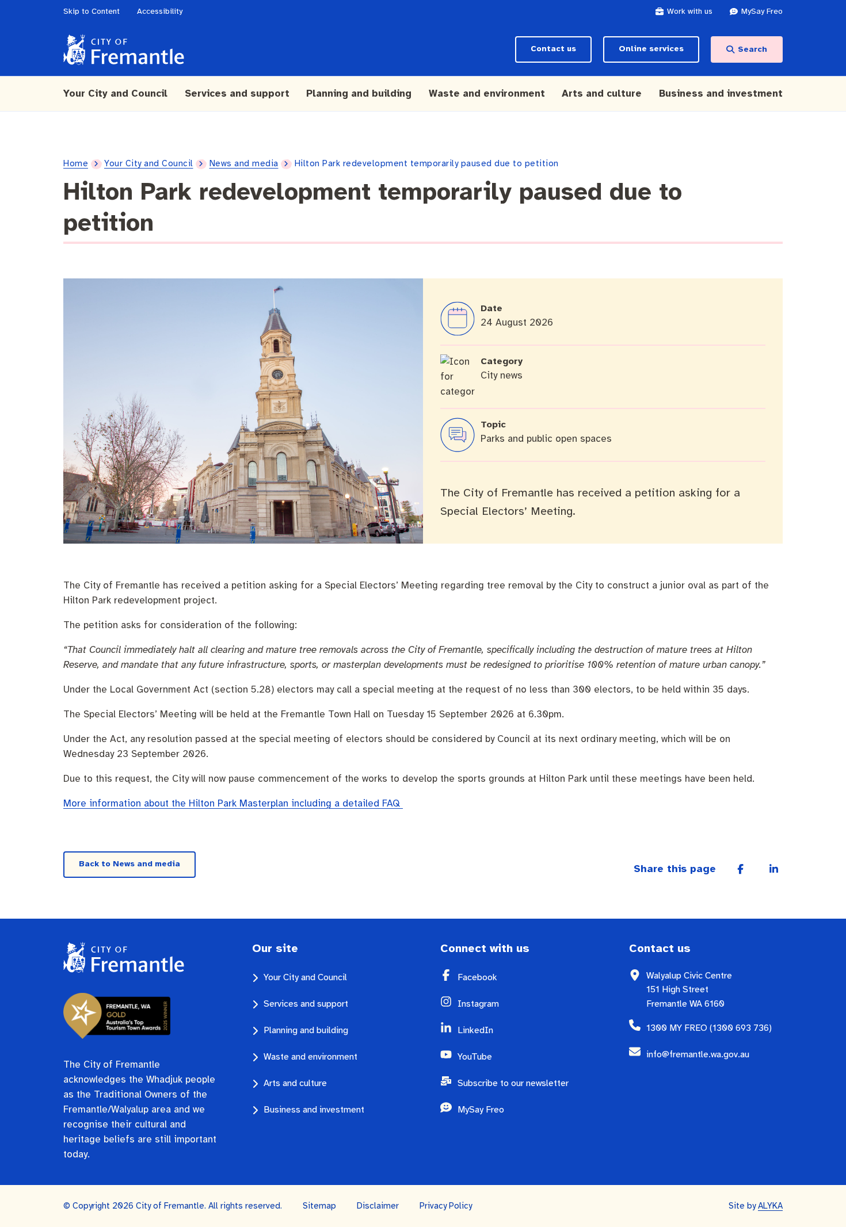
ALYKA (770, 1206)
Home (75, 163)
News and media (244, 163)
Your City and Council (148, 163)
